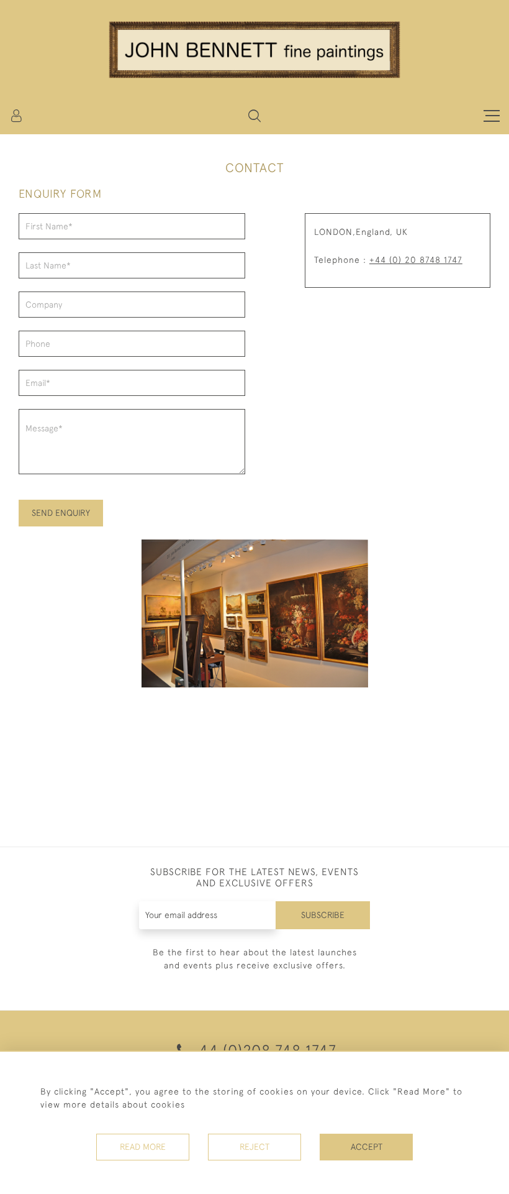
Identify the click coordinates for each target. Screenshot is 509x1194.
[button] (254, 115)
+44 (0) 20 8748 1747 (415, 260)
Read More (143, 1147)
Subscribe (323, 915)
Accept (366, 1147)
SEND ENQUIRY (61, 513)
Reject (254, 1147)
